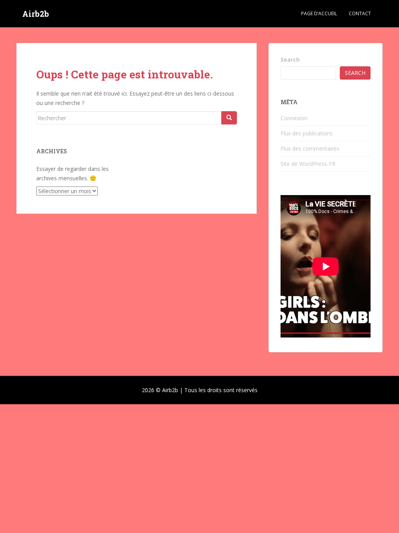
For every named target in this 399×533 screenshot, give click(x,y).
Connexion (294, 118)
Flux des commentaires (310, 148)
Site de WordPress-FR (308, 163)
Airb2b (35, 14)
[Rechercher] (229, 117)
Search (290, 59)
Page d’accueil (319, 13)
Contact (360, 13)
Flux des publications (307, 133)
